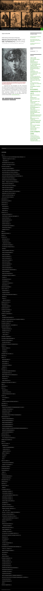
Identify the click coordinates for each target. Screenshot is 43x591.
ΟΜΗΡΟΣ (3, 296)
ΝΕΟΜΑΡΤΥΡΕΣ (5, 376)
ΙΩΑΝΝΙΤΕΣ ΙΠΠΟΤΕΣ (6, 451)
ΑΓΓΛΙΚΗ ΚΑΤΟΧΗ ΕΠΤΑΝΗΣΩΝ (7, 462)
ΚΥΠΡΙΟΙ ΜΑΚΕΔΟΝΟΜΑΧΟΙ (7, 426)
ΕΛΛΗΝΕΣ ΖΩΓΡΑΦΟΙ (5, 311)
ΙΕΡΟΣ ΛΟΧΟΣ (5, 334)
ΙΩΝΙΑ (3, 384)
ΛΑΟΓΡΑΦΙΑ (4, 403)
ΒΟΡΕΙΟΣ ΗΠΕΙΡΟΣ (34, 67)
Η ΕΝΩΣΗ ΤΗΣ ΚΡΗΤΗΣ (6, 391)
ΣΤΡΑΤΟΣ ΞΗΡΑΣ (5, 332)
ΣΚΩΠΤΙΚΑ (3, 483)
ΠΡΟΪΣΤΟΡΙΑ (4, 210)
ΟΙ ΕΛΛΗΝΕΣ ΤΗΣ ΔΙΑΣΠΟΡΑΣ (35, 121)
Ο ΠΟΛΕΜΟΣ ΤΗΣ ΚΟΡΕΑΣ (6, 531)
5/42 (3, 98)
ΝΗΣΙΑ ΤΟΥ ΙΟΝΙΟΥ (5, 460)
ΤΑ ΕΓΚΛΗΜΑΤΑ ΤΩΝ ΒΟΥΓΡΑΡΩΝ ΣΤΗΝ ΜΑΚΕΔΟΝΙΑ (11, 414)
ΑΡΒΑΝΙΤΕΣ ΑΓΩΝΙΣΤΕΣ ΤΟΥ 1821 (8, 158)
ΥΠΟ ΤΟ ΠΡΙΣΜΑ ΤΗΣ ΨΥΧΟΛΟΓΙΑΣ (8, 437)
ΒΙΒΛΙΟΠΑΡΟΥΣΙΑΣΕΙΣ (5, 233)
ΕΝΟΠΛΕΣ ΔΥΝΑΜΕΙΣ (6, 99)
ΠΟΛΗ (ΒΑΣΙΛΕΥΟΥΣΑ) (6, 279)
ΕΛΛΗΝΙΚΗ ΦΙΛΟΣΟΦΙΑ (6, 565)
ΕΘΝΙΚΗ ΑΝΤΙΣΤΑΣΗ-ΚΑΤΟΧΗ (6, 37)
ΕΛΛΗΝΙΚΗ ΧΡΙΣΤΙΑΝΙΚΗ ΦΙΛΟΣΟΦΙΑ (8, 370)
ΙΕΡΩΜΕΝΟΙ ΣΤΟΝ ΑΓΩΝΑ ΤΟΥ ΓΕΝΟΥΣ (8, 382)
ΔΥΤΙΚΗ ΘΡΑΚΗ (4, 363)
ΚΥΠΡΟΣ (3, 395)
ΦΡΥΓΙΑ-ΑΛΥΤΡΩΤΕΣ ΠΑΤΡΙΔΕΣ (7, 197)
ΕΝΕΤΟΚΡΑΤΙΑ (4, 552)
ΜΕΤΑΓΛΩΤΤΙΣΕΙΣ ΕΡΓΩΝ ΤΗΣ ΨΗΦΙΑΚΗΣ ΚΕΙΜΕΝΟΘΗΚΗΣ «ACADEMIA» (14, 577)
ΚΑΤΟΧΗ (12, 37)
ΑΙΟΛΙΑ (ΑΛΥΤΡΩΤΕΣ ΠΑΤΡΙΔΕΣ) (7, 168)
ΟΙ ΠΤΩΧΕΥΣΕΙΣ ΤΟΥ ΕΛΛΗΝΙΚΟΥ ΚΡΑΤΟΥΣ (9, 533)
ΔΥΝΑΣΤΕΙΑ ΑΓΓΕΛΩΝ (6, 242)
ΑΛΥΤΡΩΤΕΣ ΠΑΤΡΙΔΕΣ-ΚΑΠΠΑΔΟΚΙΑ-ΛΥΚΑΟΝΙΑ (10, 170)
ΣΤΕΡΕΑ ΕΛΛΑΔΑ (4, 485)
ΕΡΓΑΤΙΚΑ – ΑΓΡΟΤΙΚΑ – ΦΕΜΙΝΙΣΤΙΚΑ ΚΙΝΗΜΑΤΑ (10, 512)
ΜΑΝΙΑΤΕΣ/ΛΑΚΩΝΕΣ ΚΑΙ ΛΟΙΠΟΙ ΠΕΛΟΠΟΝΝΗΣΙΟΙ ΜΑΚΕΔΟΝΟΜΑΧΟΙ (14, 428)
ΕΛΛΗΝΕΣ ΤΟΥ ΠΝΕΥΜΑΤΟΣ (6, 321)
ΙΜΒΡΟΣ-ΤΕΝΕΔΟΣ (5, 453)
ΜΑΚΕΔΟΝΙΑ (33, 111)
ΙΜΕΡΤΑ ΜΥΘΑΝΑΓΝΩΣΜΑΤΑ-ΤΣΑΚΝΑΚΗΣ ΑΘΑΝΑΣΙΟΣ (11, 575)
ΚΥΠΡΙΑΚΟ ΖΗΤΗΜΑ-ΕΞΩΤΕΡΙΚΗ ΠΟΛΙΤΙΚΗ (9, 401)
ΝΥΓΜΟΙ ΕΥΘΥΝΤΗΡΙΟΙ (6, 579)
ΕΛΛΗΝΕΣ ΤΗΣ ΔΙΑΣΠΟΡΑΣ (6, 313)
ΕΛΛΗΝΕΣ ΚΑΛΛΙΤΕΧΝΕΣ (6, 309)
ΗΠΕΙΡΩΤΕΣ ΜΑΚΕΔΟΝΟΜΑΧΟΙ (7, 418)
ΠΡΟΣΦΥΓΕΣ (4, 537)
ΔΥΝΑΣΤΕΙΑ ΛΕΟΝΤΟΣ (6, 265)
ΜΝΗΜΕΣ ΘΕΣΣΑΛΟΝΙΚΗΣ (6, 439)
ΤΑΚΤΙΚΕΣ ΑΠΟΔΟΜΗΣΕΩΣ (6, 542)
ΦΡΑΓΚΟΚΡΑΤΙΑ (4, 284)
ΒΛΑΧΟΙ (3, 235)
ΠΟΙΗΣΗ (3, 298)
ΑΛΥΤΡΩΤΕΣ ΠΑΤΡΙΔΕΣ (5, 166)
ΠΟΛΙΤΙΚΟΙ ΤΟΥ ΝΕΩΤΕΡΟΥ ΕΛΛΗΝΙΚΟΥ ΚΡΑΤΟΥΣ (10, 535)
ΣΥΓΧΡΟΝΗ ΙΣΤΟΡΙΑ (17, 37)
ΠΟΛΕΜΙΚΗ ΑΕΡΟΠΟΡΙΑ (6, 328)
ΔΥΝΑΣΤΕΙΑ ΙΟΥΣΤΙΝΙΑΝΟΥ (6, 260)
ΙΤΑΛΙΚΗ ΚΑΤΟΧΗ (5, 449)
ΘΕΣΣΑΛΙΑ (3, 355)
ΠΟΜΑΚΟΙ (4, 367)
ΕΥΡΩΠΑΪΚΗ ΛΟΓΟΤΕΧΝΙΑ (6, 571)
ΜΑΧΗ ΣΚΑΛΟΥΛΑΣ (12, 99)
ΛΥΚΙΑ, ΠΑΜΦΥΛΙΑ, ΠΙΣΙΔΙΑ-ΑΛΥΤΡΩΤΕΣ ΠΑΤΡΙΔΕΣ (10, 191)
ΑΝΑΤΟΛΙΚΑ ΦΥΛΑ (5, 239)
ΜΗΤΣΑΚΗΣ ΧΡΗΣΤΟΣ (5, 435)
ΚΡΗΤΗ (3, 388)
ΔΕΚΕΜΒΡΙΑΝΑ (4, 502)
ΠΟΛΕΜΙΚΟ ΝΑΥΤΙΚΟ (5, 330)
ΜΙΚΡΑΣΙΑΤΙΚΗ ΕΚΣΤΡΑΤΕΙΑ (7, 523)
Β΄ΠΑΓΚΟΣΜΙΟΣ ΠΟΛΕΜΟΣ (7, 498)
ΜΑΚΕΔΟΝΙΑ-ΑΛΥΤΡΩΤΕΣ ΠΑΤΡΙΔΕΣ (8, 193)
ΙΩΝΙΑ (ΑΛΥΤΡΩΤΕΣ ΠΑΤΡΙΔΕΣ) (7, 183)
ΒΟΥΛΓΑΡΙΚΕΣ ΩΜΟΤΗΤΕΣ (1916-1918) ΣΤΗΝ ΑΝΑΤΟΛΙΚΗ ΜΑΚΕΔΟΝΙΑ (35, 40)
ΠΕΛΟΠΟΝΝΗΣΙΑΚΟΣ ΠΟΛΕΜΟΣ (7, 225)
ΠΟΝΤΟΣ (33, 128)
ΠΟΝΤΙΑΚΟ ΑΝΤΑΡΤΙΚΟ (6, 477)
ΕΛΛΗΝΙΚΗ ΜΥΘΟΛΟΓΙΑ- (6, 561)
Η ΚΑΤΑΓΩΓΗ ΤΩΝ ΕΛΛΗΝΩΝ (34, 103)
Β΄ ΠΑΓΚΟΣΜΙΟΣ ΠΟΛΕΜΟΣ (9, 98)
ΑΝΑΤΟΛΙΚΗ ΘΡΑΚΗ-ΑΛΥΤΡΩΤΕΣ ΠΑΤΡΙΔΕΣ (9, 172)
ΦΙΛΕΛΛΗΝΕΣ (5, 160)
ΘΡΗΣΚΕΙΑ (32, 106)
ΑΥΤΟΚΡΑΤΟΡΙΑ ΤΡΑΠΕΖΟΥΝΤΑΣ (7, 246)
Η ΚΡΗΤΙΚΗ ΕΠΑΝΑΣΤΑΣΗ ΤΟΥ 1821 (8, 393)
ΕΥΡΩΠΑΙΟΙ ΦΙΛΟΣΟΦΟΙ (6, 573)
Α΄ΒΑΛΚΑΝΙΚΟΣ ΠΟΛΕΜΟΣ (6, 491)
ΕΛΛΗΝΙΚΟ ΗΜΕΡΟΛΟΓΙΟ (15, 43)
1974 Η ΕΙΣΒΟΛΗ (5, 397)
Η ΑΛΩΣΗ (3, 277)
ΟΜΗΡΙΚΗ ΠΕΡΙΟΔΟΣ (5, 223)
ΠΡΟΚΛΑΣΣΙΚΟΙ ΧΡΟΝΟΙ (6, 227)
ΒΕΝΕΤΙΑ (3, 315)
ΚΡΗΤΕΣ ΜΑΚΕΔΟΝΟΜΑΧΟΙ (7, 424)
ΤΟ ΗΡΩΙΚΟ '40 (4, 544)
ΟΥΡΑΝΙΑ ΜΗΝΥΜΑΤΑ (5, 468)
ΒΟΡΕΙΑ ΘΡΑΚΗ (4, 361)
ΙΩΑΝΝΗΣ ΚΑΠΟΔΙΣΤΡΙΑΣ (6, 519)
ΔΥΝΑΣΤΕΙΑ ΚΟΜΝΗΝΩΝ (6, 263)
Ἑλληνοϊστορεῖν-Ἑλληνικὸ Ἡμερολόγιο (10, 29)
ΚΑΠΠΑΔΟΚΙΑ (4, 386)
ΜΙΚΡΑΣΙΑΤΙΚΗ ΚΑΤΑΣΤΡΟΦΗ (7, 527)
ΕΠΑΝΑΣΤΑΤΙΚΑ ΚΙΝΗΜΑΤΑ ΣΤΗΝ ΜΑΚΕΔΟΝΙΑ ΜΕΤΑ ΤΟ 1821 (12, 407)
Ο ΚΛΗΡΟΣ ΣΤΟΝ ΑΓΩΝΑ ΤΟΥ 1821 (8, 164)
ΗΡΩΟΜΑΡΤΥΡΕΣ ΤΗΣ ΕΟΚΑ (6, 353)
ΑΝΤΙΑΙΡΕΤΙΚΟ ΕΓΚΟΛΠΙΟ (6, 200)
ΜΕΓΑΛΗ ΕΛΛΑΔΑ (4, 433)
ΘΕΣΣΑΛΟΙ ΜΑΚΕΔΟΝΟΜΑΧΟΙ (7, 420)
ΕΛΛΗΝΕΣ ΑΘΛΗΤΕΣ (5, 307)
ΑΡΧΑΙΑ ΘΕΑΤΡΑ (5, 206)
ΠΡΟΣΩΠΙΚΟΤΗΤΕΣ (5, 479)
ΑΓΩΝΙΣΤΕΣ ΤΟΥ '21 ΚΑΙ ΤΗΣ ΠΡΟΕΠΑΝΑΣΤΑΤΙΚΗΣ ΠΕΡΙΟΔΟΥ (12, 156)
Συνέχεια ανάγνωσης (16, 94)
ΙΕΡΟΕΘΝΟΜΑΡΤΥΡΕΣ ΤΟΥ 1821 (7, 162)
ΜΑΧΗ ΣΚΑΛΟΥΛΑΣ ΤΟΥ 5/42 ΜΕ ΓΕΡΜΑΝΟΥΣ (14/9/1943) (13, 41)
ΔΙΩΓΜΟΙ (3, 248)
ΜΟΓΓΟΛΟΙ (4, 554)
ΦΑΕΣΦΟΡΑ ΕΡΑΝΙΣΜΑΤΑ (6, 581)
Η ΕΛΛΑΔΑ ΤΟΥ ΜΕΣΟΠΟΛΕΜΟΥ (7, 514)
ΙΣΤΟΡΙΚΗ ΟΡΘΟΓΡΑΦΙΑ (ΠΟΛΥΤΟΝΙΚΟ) (9, 294)
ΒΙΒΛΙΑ (3, 231)
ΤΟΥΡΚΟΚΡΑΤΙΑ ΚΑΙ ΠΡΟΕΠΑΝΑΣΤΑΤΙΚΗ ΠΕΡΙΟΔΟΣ (35, 138)
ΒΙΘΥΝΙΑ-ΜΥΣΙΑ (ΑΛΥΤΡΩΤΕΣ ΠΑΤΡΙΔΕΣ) (9, 179)
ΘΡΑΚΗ (38, 105)
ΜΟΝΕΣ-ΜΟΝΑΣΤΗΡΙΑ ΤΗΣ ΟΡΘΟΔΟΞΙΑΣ (9, 374)
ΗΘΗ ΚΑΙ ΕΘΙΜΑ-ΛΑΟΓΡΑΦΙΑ (35, 102)
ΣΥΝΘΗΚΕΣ (4, 540)
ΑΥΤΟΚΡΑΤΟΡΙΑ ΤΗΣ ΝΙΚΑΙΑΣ (7, 244)
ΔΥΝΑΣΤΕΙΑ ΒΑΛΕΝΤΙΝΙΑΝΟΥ (7, 252)
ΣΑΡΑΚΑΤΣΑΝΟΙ (4, 481)
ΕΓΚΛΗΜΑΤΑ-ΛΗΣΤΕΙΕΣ (6, 504)
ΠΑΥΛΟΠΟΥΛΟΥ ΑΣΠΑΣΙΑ (6, 365)
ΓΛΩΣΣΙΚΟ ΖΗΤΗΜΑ (5, 292)
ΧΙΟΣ (3, 458)
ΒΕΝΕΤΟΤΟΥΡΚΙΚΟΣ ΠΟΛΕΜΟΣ (7, 550)
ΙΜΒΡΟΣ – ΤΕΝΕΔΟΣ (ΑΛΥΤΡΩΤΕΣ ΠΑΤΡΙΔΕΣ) (10, 181)
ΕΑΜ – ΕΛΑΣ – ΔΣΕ (6, 510)
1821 (33, 58)
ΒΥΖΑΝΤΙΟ (32, 70)
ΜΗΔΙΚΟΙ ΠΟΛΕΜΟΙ (5, 221)
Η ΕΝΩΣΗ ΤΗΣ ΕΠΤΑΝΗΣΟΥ (7, 464)
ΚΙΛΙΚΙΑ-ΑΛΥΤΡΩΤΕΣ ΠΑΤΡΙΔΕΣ (7, 187)
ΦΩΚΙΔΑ (3, 487)
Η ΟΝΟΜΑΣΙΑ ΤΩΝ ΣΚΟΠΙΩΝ (7, 409)
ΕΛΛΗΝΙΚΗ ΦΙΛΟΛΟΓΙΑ (6, 563)
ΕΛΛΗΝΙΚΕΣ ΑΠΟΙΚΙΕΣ (5, 323)
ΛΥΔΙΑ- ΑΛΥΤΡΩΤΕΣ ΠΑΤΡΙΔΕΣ (7, 189)
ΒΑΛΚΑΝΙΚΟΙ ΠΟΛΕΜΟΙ (35, 66)
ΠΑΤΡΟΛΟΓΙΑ (4, 378)
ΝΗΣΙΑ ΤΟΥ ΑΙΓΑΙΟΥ (5, 443)
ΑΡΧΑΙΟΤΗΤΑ (4, 212)
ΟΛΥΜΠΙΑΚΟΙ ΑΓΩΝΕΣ (5, 466)
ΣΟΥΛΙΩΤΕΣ (4, 349)
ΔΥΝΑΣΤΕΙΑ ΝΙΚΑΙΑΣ (5, 271)
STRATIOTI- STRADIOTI (6, 548)
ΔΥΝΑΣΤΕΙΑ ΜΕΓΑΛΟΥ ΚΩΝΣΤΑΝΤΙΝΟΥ (9, 269)
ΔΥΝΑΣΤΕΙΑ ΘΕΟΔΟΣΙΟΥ (6, 258)
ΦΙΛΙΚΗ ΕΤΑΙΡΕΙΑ (5, 556)
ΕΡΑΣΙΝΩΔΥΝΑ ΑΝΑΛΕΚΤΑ (6, 569)
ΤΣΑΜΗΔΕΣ (4, 351)
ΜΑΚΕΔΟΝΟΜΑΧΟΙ (35, 115)
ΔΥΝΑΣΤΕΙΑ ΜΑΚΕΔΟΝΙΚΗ (6, 267)
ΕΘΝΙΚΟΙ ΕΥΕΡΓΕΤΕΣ (5, 302)
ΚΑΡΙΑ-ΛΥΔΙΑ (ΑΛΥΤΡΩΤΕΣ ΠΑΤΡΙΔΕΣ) (8, 185)
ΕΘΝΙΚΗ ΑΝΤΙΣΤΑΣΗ (17, 98)
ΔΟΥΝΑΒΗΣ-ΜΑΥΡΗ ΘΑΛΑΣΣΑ (7, 317)
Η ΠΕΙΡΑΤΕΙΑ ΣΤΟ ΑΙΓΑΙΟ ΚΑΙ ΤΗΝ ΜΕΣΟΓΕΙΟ (9, 344)
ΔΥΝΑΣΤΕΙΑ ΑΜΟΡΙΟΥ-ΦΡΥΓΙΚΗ (7, 250)
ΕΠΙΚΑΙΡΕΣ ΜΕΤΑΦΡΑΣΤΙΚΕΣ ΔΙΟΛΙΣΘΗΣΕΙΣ (9, 567)
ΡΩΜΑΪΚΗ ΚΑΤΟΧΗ (5, 229)
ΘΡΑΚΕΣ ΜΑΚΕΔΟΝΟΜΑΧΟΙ (7, 422)
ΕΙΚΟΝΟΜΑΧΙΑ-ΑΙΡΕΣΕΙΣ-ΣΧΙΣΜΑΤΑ (8, 275)
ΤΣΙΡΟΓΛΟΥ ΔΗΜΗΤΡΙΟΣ (6, 584)
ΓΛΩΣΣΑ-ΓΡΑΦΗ (4, 288)
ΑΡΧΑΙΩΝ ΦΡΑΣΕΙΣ (5, 290)
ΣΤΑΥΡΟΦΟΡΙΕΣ (5, 281)
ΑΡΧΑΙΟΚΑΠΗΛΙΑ (5, 208)
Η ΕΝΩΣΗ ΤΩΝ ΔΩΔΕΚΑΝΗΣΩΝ (8, 447)
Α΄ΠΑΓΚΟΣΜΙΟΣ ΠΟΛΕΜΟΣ (7, 493)
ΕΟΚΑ (33, 97)
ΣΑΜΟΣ (3, 456)
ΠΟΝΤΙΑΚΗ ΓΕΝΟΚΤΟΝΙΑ (35, 127)
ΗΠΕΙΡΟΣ (32, 105)
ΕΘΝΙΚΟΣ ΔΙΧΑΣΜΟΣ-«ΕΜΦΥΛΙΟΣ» (8, 508)
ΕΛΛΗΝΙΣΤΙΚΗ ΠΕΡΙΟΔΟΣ (6, 214)
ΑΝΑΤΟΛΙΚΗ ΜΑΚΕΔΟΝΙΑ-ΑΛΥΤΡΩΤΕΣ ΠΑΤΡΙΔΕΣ (10, 174)
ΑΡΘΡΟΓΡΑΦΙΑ (34, 61)
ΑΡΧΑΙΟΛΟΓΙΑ (33, 62)
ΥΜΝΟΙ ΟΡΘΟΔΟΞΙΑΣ (6, 380)
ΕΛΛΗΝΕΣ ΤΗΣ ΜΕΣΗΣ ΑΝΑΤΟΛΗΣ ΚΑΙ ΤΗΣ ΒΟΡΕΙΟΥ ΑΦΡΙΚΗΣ (13, 319)
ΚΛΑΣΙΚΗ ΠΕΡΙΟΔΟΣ (5, 218)
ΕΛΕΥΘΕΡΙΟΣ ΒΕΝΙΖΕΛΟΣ (34, 82)
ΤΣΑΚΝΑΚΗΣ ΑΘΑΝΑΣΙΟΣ (35, 140)
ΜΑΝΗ (3, 472)
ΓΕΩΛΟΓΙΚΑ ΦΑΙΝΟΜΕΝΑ (6, 286)
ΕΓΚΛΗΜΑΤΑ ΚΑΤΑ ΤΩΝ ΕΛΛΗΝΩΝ (35, 73)
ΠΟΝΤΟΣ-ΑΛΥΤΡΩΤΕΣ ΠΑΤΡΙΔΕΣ (7, 195)
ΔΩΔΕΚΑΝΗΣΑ (34, 71)
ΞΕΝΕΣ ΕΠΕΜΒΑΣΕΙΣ (35, 120)
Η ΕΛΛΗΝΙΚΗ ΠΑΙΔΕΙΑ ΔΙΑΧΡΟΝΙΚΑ (7, 338)
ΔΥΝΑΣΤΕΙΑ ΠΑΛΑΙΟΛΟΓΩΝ (6, 273)
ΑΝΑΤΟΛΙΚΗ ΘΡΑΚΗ (5, 359)
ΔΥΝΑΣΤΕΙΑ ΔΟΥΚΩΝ (5, 254)
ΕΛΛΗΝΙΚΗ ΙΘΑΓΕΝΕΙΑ (6, 342)
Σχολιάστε (22, 43)
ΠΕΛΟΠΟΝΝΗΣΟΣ (5, 470)
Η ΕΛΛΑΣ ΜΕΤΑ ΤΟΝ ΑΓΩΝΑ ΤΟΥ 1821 (8, 516)
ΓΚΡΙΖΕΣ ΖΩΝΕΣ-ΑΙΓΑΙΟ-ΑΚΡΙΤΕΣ (8, 500)
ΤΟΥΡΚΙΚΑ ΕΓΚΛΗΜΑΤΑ (7, 525)
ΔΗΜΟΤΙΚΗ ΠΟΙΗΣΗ (6, 300)
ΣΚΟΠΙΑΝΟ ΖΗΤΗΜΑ (5, 412)
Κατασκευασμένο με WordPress (6, 589)
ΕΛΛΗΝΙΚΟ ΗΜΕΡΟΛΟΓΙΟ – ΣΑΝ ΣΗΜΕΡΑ (9, 325)
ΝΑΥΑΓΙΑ (3, 441)
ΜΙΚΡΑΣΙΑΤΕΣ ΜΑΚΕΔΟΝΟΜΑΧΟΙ (8, 430)
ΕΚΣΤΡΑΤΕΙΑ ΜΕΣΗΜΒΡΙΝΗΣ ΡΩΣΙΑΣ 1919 (10, 495)
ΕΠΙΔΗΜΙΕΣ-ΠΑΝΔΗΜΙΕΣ (6, 336)
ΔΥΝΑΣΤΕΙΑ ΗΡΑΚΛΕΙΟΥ (6, 256)
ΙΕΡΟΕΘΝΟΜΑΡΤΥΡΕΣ (6, 372)
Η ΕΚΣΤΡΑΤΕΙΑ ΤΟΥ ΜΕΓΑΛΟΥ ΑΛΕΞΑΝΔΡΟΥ (9, 216)
